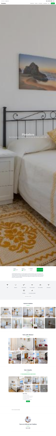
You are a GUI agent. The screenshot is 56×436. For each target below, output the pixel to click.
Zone (48, 3)
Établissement (32, 3)
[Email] (50, 1)
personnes (31, 268)
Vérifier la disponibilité (40, 269)
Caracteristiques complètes (28, 296)
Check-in (15, 268)
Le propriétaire (45, 3)
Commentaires (40, 3)
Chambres (36, 3)
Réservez (53, 3)
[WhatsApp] (48, 1)
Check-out (23, 268)
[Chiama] (46, 1)
